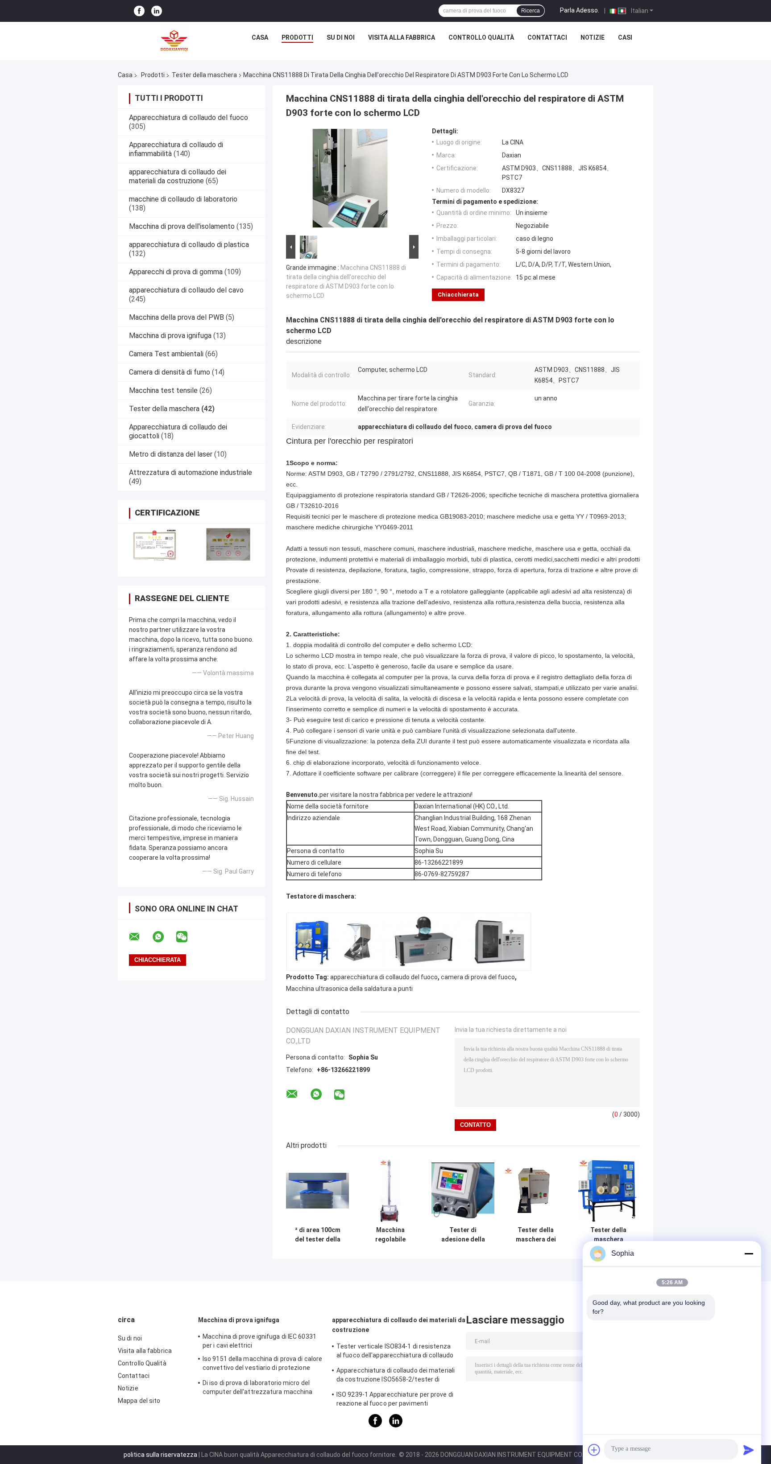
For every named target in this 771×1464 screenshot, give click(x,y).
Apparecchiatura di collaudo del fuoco (188, 117)
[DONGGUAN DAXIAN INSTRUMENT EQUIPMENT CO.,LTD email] (140, 936)
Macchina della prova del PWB (176, 317)
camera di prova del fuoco (478, 977)
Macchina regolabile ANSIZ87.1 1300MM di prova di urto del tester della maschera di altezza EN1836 (390, 1234)
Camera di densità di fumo (169, 372)
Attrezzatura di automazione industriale (190, 472)
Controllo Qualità (481, 37)
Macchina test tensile (163, 390)
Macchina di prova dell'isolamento (182, 226)
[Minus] (748, 1253)
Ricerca (530, 11)
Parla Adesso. (579, 10)
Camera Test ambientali (166, 354)
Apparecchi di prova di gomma (176, 272)
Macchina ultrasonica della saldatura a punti (349, 988)
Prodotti (297, 37)
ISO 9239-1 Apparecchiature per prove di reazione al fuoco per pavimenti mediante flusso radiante (394, 1400)
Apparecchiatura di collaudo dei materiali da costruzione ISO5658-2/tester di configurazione (395, 1376)
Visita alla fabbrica (401, 37)
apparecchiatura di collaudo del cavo (186, 290)
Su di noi (341, 37)
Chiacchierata (458, 294)
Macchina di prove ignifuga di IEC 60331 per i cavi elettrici (259, 1341)
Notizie (592, 37)
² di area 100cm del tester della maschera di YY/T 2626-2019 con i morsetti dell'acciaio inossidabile (318, 1234)
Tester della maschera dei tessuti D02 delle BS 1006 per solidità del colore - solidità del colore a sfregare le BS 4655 (535, 1234)
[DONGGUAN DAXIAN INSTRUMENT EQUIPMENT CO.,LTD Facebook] (139, 10)
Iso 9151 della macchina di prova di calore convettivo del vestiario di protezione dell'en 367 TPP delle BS (262, 1364)
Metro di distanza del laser (170, 454)
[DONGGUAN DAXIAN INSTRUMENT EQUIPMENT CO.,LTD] (174, 39)
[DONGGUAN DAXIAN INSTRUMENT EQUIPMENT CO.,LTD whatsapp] (164, 936)
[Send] (749, 1450)
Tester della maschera (204, 74)
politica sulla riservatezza (160, 1454)
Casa (260, 37)
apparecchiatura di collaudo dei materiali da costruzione (177, 176)
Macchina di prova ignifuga (170, 335)
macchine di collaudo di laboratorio (183, 199)
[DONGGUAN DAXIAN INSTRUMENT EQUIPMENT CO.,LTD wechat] (187, 936)
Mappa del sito (139, 1400)
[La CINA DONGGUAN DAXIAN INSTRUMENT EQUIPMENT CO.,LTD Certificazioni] (154, 544)
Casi (625, 37)
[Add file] (594, 1450)
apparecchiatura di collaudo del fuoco (384, 977)
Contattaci (547, 37)
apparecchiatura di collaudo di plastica (189, 244)
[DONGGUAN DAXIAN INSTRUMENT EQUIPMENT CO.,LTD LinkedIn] (157, 10)
